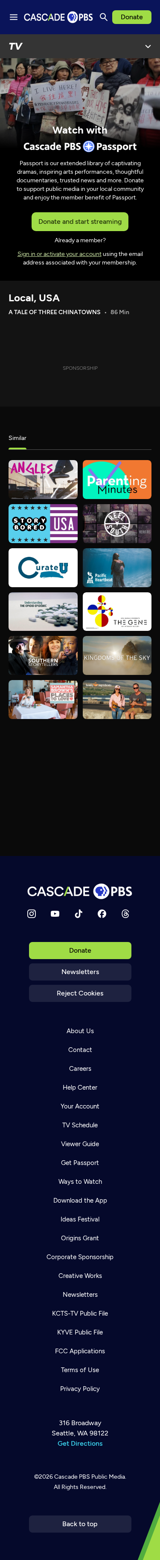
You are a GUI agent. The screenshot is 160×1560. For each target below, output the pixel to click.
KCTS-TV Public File (80, 1313)
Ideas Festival (80, 1219)
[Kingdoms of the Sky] (117, 655)
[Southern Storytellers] (43, 655)
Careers (80, 1069)
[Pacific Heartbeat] (117, 567)
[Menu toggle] (14, 17)
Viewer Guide (80, 1144)
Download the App (80, 1200)
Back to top (80, 1524)
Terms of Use (80, 1370)
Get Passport (80, 1163)
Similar (17, 438)
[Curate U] (43, 567)
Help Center (80, 1087)
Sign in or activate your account (59, 254)
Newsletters (80, 972)
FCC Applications (80, 1351)
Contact (80, 1050)
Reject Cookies (80, 993)
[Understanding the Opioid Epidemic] (43, 611)
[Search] (104, 17)
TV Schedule (80, 1125)
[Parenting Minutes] (117, 479)
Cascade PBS (72, 1476)
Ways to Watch (80, 1182)
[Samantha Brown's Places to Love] (43, 699)
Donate (132, 17)
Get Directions (80, 1443)
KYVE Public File (80, 1332)
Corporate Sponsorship (80, 1257)
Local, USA (34, 297)
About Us (80, 1031)
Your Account (80, 1106)
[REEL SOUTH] (117, 523)
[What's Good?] (43, 479)
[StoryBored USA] (43, 523)
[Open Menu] (148, 46)
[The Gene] (117, 611)
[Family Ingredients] (117, 699)
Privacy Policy (80, 1389)
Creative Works (80, 1276)
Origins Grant (80, 1238)
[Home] (80, 891)
